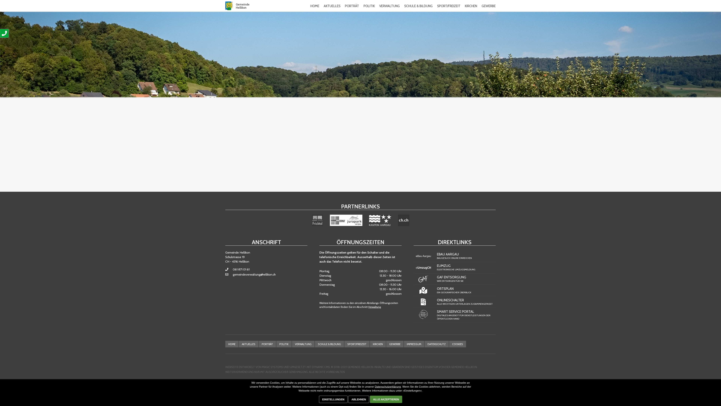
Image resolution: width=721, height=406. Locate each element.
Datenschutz (437, 344)
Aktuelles (248, 344)
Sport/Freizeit (357, 344)
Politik (284, 344)
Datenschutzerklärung (388, 386)
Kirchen (378, 344)
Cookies (457, 344)
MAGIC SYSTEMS (272, 367)
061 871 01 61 (241, 269)
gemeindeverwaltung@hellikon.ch (254, 274)
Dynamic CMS (321, 367)
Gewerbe (394, 344)
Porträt (267, 344)
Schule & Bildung (329, 344)
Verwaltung (374, 307)
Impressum (414, 344)
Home (314, 6)
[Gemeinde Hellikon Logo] (229, 6)
